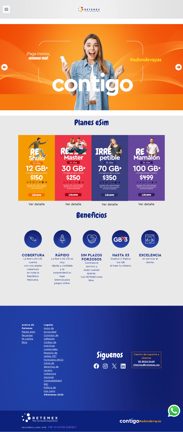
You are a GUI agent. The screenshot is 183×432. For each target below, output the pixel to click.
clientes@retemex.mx (146, 365)
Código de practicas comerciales (51, 346)
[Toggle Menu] (6, 9)
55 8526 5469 (146, 361)
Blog (24, 342)
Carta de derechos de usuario (51, 366)
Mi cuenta (27, 339)
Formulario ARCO (53, 360)
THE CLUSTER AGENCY (62, 427)
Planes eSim (28, 332)
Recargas (27, 335)
